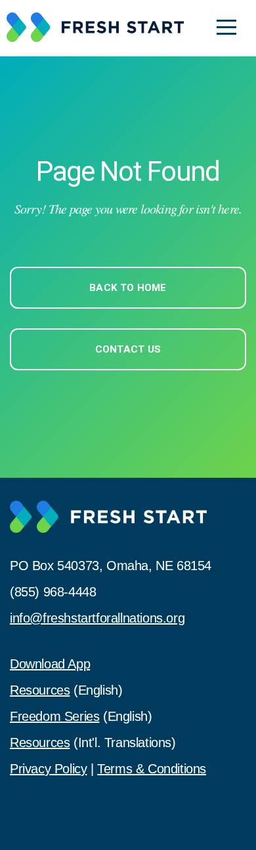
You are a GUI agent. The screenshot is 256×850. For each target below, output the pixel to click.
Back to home (128, 288)
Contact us (128, 349)
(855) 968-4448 (53, 592)
